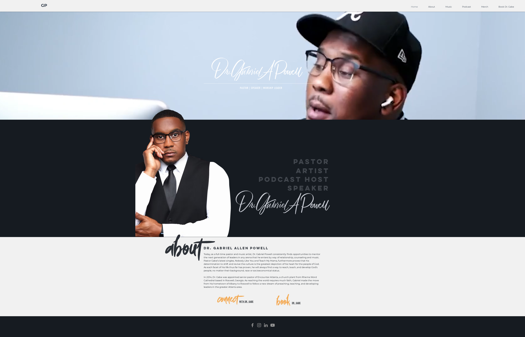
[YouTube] (272, 325)
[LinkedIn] (266, 325)
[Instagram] (259, 325)
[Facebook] (252, 325)
